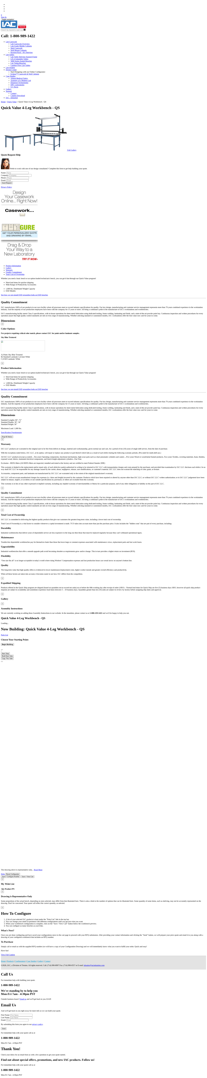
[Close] (2, 661)
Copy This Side (7, 658)
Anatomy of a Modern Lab (21, 80)
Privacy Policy (6, 187)
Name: (3, 173)
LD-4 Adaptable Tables (19, 59)
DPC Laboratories (17, 85)
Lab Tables (10, 55)
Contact (13, 93)
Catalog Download (18, 96)
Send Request (7, 183)
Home (3, 102)
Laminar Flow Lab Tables (20, 65)
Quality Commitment (14, 272)
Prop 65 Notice (7, 437)
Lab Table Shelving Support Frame (24, 57)
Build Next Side (7, 656)
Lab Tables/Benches (18, 63)
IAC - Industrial (12, 98)
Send (4, 1029)
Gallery (8, 89)
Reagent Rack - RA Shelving (22, 52)
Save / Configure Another (10, 877)
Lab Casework (11, 42)
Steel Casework (16, 48)
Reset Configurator (12, 874)
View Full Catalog (8, 955)
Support (9, 91)
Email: (3, 180)
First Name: (5, 1015)
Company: (5, 175)
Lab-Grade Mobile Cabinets (21, 46)
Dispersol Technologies (19, 83)
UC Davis (14, 87)
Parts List (4, 635)
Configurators (20, 961)
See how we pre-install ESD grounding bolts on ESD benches (24, 295)
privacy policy (37, 1024)
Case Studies (10, 76)
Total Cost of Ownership (15, 274)
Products (10, 961)
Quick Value (12, 102)
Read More (38, 870)
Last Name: (5, 1017)
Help (3, 874)
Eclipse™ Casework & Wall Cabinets (25, 74)
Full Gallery (71, 150)
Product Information (13, 266)
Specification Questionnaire (11, 432)
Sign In (3, 17)
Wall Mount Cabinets (19, 50)
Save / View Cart (27, 877)
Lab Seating (10, 68)
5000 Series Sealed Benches (21, 61)
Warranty (9, 270)
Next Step (5, 653)
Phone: (4, 178)
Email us (23, 999)
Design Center (11, 70)
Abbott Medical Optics (19, 78)
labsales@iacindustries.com (94, 965)
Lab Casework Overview (20, 44)
